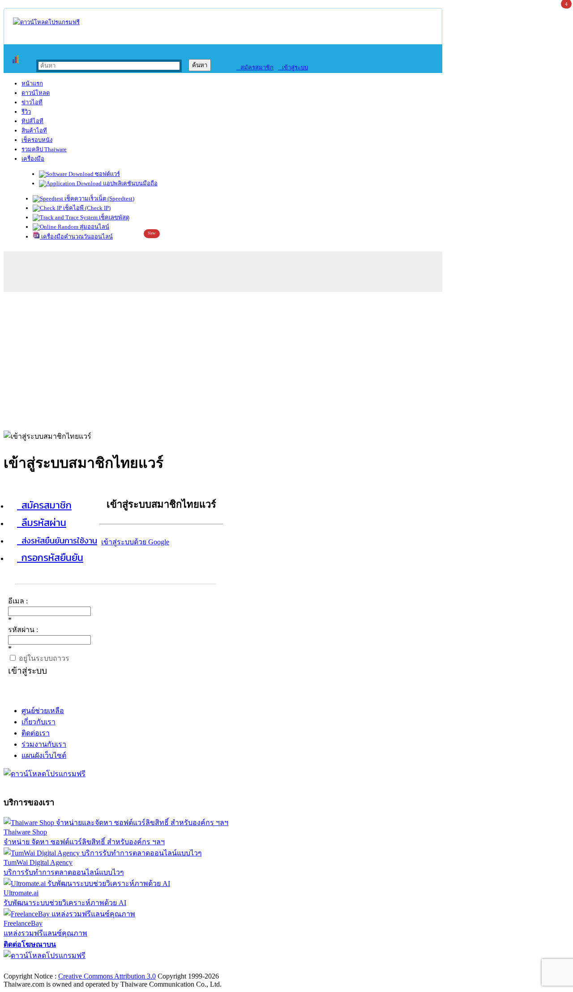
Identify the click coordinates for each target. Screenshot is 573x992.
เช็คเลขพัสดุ (113, 217)
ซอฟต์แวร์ (107, 174)
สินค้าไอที (34, 130)
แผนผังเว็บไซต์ (43, 755)
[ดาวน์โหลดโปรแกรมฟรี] (46, 22)
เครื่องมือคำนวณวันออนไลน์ (76, 236)
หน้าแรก (32, 83)
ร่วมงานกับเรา (43, 744)
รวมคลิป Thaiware (44, 149)
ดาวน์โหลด (35, 93)
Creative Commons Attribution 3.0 (107, 976)
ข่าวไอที (32, 102)
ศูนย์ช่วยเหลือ (42, 710)
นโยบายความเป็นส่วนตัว (118, 967)
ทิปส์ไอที (32, 121)
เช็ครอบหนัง (36, 140)
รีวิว (26, 111)
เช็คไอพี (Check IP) (86, 208)
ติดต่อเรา (35, 733)
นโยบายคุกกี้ (185, 967)
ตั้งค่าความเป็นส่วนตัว (38, 967)
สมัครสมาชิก (255, 67)
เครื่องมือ (32, 158)
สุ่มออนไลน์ (93, 226)
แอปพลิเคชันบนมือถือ (130, 183)
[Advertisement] (286, 359)
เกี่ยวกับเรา (38, 722)
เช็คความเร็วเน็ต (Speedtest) (98, 198)
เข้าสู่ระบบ (293, 67)
